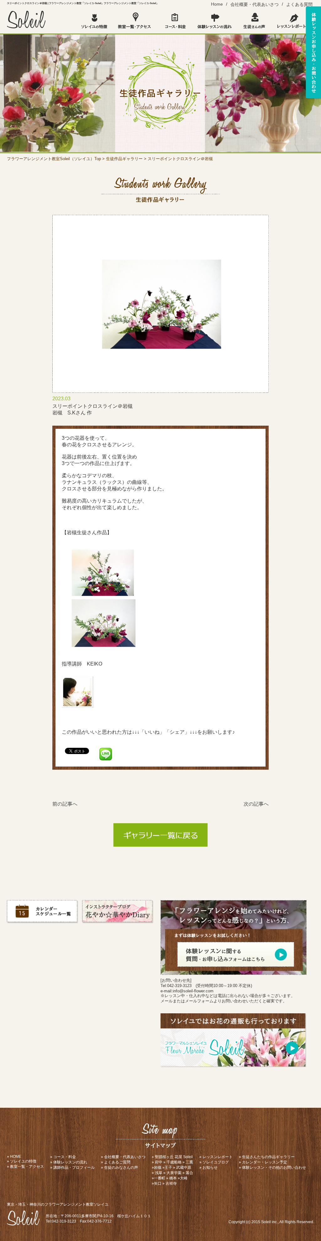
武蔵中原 (183, 1167)
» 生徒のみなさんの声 (119, 1167)
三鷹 (189, 1162)
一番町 (159, 1178)
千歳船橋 (174, 1162)
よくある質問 (299, 4)
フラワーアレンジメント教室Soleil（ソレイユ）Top (54, 158)
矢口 (157, 1183)
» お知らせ (208, 1167)
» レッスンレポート (216, 1157)
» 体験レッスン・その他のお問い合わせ (272, 1167)
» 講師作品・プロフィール (72, 1167)
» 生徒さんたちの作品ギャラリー (267, 1157)
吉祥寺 (171, 1183)
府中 (158, 1162)
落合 (189, 1173)
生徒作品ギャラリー (124, 158)
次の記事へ (256, 804)
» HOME (14, 1156)
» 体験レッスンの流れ (68, 1162)
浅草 (158, 1173)
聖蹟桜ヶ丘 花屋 (168, 1157)
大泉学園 (174, 1173)
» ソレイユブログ (214, 1162)
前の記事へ (64, 804)
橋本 (173, 1178)
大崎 (183, 1178)
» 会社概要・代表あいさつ (123, 1157)
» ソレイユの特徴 (21, 1161)
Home (217, 4)
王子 (168, 1167)
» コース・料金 (63, 1157)
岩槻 (157, 1167)
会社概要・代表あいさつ (254, 4)
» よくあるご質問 (115, 1162)
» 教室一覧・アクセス (25, 1166)
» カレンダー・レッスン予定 (263, 1162)
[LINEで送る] (105, 750)
